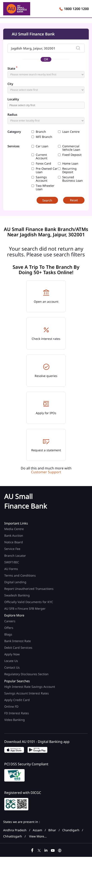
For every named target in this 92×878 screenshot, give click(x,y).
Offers (8, 628)
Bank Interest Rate (17, 641)
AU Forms (11, 569)
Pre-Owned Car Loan (47, 170)
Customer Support (46, 472)
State (12, 68)
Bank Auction (13, 535)
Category (14, 132)
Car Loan (42, 146)
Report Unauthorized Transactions (28, 589)
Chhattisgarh (12, 836)
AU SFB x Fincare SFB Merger (25, 608)
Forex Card (43, 163)
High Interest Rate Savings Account (29, 687)
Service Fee (12, 549)
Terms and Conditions (20, 575)
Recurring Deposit (69, 170)
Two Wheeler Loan (45, 187)
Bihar (52, 830)
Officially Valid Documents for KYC (28, 602)
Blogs (8, 634)
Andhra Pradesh (15, 830)
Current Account (41, 156)
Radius (12, 114)
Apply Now (12, 654)
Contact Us (12, 667)
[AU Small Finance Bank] (16, 9)
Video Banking (14, 720)
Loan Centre (71, 131)
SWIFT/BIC (11, 562)
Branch (41, 131)
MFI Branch (44, 137)
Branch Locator (15, 556)
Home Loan (70, 163)
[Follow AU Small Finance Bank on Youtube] (53, 850)
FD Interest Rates (17, 713)
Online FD (11, 706)
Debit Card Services (18, 648)
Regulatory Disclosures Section (26, 674)
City (10, 84)
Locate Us (11, 661)
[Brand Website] (60, 850)
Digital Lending (15, 582)
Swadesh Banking (17, 595)
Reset (74, 200)
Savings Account (41, 178)
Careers (9, 621)
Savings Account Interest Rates (26, 693)
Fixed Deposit (72, 154)
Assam (37, 830)
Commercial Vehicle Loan (71, 148)
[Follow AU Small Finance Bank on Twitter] (39, 850)
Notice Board (13, 542)
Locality (13, 99)
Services (13, 146)
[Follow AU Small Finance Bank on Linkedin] (46, 850)
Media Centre (14, 529)
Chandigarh (70, 830)
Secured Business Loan (72, 178)
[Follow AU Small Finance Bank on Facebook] (32, 850)
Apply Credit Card (17, 700)
